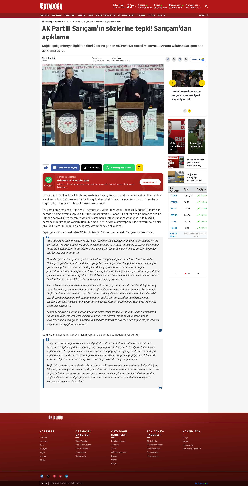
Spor (42, 445)
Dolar (142, 5)
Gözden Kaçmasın (119, 452)
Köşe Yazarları (81, 441)
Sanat (113, 448)
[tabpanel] (187, 88)
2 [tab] (189, 111)
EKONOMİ (69, 15)
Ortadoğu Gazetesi (52, 21)
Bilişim (114, 463)
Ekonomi (43, 441)
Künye (185, 438)
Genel (114, 460)
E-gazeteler (80, 452)
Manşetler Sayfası (83, 445)
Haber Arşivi (80, 456)
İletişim (186, 441)
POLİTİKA (57, 15)
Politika (43, 456)
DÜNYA (161, 15)
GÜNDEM (44, 15)
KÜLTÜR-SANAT (126, 15)
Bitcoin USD (193, 5)
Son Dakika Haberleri (192, 449)
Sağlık (42, 452)
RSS (45, 483)
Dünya (114, 456)
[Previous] (172, 83)
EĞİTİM (151, 15)
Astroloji (115, 445)
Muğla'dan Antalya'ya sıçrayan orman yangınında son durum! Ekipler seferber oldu (194, 177)
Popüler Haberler (118, 441)
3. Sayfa (43, 449)
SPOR (90, 15)
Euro (158, 5)
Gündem (43, 438)
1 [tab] (184, 111)
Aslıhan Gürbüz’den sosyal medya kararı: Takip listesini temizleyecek (187, 267)
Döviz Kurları (152, 441)
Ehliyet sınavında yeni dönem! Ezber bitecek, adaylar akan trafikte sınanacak (196, 162)
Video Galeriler (82, 448)
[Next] (202, 83)
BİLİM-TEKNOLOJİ (105, 15)
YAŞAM (141, 15)
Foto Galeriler (153, 452)
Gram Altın (176, 5)
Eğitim (42, 460)
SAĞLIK (81, 15)
